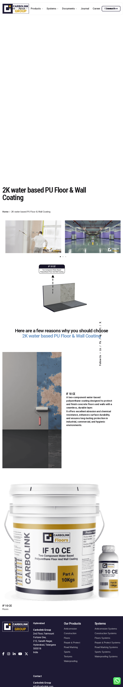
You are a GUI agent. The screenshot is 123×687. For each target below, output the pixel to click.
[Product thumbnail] (61, 542)
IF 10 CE (7, 605)
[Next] (96, 513)
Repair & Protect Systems (107, 642)
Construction (70, 633)
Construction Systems (106, 633)
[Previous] (96, 504)
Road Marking (71, 647)
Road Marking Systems (106, 647)
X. (100, 322)
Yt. (100, 328)
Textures (68, 656)
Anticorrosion (70, 628)
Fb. (100, 342)
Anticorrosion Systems (106, 628)
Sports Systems (103, 652)
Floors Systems (102, 638)
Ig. (100, 335)
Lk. (100, 349)
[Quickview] (27, 507)
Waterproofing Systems (106, 656)
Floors (5, 609)
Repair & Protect (72, 642)
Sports (67, 652)
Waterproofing (70, 661)
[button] (60, 256)
